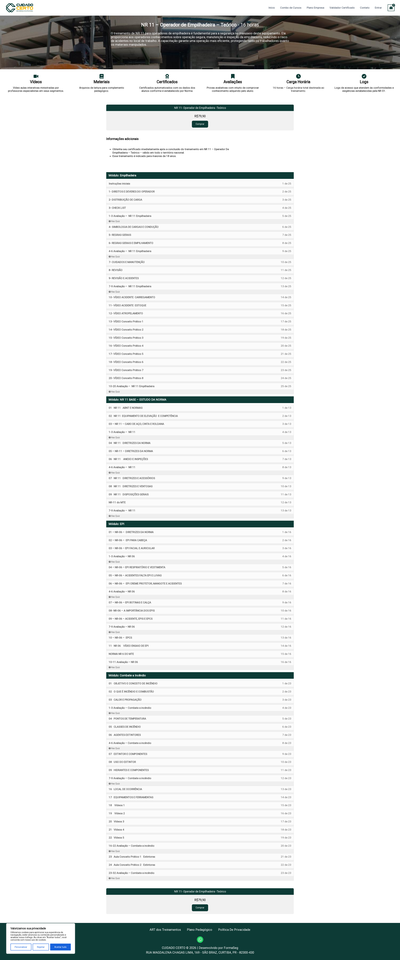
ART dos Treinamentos (165, 930)
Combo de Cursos (290, 7)
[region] (40, 938)
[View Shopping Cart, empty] (391, 7)
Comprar (200, 124)
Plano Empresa (315, 7)
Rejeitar (41, 947)
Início (271, 7)
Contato (365, 7)
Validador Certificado (342, 7)
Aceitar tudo (60, 947)
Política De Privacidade (234, 930)
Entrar (378, 7)
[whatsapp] (200, 939)
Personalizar (21, 947)
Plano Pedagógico (199, 930)
